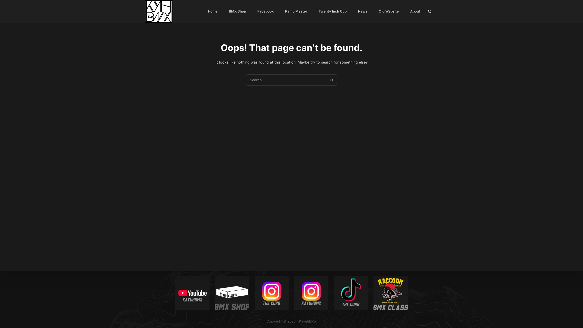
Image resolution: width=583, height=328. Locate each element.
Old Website (389, 11)
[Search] (430, 11)
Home (212, 11)
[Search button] (331, 80)
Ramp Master (296, 11)
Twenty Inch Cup (333, 11)
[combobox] (286, 80)
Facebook (265, 11)
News (362, 11)
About (415, 11)
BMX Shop (237, 11)
